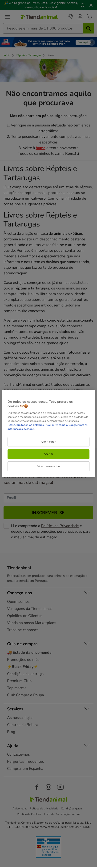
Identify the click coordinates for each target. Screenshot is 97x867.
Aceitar (48, 454)
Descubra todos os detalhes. (27, 425)
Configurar (48, 442)
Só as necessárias (48, 466)
